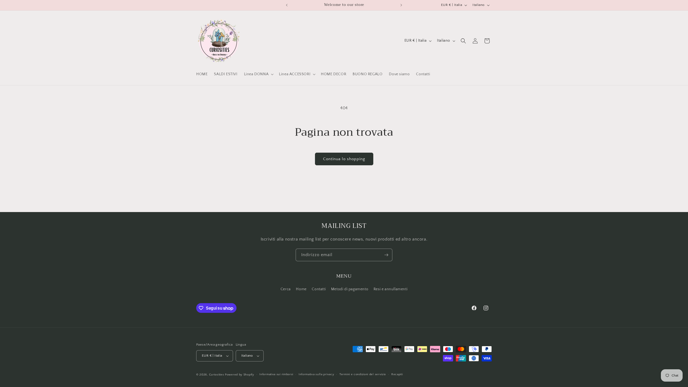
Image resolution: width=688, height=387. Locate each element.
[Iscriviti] (386, 255)
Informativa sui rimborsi (276, 374)
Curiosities (216, 374)
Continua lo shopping (344, 159)
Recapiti (397, 374)
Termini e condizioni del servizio (362, 374)
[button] (258, 74)
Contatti (319, 289)
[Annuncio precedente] (287, 5)
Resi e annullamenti (390, 289)
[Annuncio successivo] (401, 5)
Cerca (286, 289)
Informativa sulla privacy (316, 374)
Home (301, 289)
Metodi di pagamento (349, 289)
